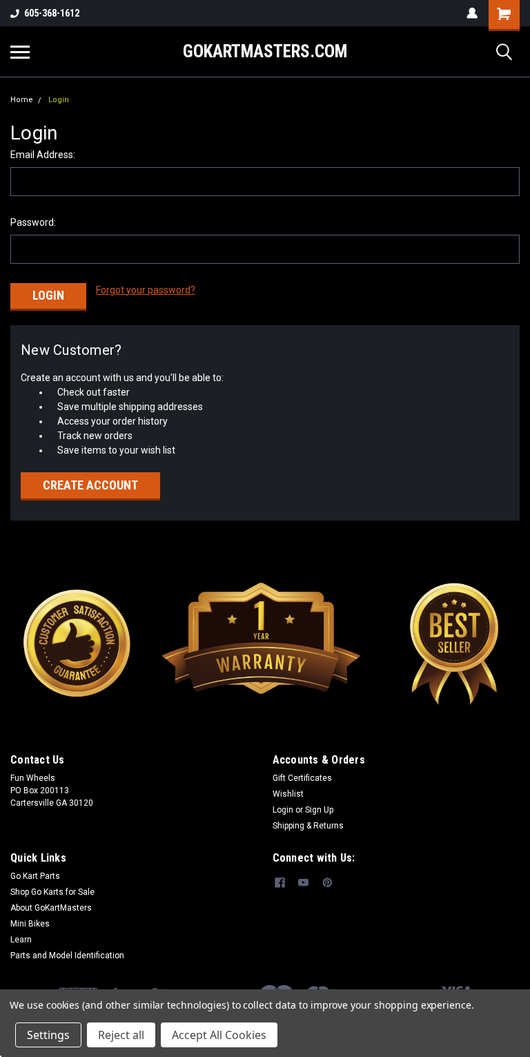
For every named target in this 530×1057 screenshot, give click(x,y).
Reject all (121, 1035)
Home (21, 99)
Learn (21, 939)
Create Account (90, 485)
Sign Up (319, 810)
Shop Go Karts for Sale (52, 892)
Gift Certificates (302, 778)
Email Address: (42, 154)
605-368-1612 (51, 13)
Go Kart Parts (35, 876)
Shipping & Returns (308, 826)
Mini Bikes (30, 924)
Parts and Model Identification (67, 955)
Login (58, 99)
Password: (33, 222)
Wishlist (288, 794)
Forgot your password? (145, 289)
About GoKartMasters (51, 908)
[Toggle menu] (20, 51)
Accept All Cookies (219, 1035)
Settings (48, 1035)
